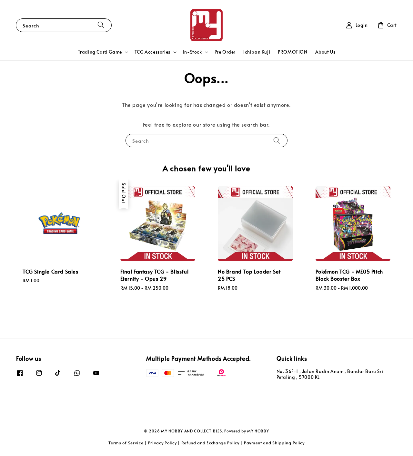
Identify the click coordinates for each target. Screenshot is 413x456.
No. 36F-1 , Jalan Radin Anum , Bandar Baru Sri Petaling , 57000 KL (330, 374)
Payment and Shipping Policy (274, 443)
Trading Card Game (100, 52)
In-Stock (192, 52)
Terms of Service (125, 443)
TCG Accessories (152, 52)
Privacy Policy (162, 443)
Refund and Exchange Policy (210, 443)
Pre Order (225, 52)
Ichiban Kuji (256, 52)
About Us (325, 52)
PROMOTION (292, 52)
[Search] (101, 25)
